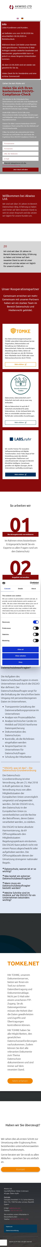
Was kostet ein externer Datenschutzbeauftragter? (16, 877)
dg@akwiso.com (15, 1208)
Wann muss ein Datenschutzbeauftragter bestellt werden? (16, 885)
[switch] (36, 628)
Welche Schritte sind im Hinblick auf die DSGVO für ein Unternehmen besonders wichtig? (19, 896)
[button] (20, 769)
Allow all (20, 649)
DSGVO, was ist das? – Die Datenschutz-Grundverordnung (19, 769)
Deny (20, 662)
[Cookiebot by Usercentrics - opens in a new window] (30, 583)
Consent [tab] (7, 588)
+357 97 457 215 (16, 1210)
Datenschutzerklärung (11, 165)
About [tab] (33, 588)
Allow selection (20, 656)
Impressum (9, 1226)
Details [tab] (20, 588)
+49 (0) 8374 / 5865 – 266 (19, 1219)
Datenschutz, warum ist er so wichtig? (19, 870)
